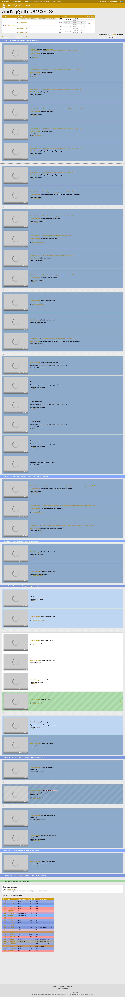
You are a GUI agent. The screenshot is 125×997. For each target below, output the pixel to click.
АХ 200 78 (11, 932)
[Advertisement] (62, 969)
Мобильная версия (62, 988)
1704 (4, 904)
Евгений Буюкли (37, 178)
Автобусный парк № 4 (23, 32)
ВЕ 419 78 (11, 951)
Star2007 (35, 76)
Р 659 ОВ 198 (12, 946)
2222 (4, 932)
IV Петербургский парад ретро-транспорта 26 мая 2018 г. (58, 172)
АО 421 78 (11, 925)
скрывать (113, 34)
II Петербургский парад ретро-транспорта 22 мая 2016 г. (58, 338)
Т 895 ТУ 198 (12, 948)
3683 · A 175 (49, 49)
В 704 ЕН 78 (11, 923)
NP (34, 747)
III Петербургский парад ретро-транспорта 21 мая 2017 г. (58, 216)
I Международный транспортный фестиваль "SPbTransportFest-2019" (62, 50)
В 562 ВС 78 (11, 920)
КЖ (34, 281)
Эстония (32, 49)
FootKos (35, 95)
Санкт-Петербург (11, 25)
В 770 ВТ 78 (54, 790)
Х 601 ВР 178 (12, 913)
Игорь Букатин (37, 135)
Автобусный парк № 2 (23, 28)
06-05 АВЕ (11, 904)
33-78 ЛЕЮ (11, 906)
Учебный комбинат (23, 22)
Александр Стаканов (38, 242)
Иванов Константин (38, 512)
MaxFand (35, 57)
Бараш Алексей (37, 798)
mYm (34, 644)
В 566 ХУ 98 (11, 937)
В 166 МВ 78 (11, 918)
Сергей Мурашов (37, 821)
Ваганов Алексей (37, 703)
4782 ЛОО (11, 911)
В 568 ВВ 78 (11, 909)
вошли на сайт (11, 889)
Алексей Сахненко (38, 664)
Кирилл (35, 683)
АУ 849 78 (11, 916)
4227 (4, 901)
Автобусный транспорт (21, 5)
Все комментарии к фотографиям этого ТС (14, 37)
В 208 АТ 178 (12, 939)
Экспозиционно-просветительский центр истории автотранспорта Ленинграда (37, 18)
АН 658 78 (11, 930)
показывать (120, 37)
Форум (62, 986)
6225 (4, 951)
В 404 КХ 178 (12, 941)
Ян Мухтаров (36, 198)
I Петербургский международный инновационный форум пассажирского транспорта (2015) (68, 486)
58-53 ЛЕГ (11, 901)
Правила (69, 986)
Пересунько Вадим (38, 154)
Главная (55, 986)
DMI (34, 600)
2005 (4, 909)
